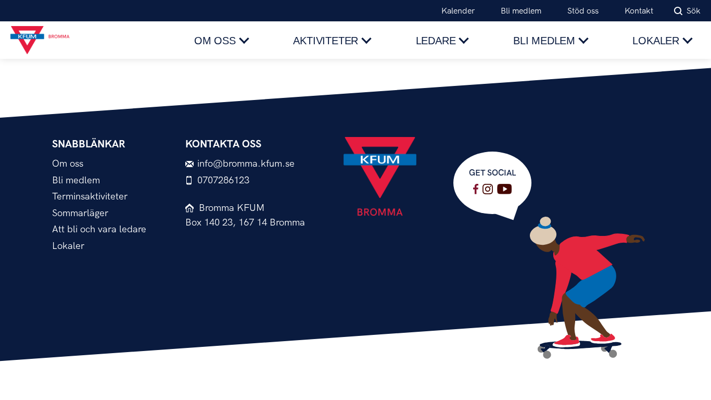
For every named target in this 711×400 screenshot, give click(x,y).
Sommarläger (80, 213)
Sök (694, 11)
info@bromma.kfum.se (246, 164)
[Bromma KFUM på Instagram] (487, 189)
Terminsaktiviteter (90, 197)
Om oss (215, 40)
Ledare (436, 40)
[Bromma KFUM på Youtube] (504, 189)
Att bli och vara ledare (99, 229)
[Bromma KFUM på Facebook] (475, 189)
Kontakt (639, 11)
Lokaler (655, 40)
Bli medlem (521, 11)
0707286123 (223, 180)
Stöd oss (583, 11)
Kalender (458, 11)
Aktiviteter (325, 40)
